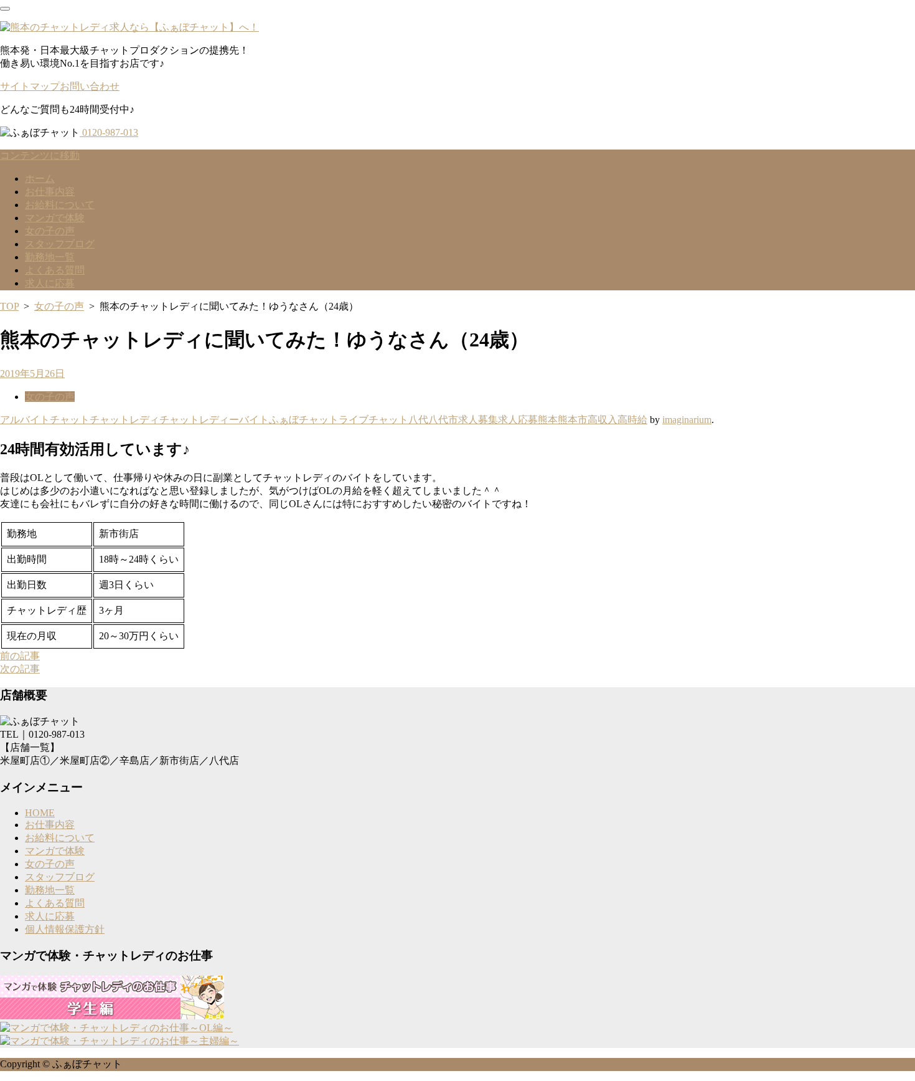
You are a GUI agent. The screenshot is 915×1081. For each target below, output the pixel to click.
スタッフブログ (60, 244)
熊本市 (573, 419)
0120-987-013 (109, 132)
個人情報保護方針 (65, 929)
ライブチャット (373, 419)
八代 (418, 419)
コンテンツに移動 (40, 155)
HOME (40, 812)
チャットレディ (124, 419)
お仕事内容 (50, 191)
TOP (9, 306)
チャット (70, 419)
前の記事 (20, 655)
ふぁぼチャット (304, 419)
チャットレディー (199, 419)
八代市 (443, 419)
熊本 (548, 419)
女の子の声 (50, 231)
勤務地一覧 (50, 257)
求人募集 (478, 419)
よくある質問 (55, 270)
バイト (254, 419)
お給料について (60, 204)
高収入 (602, 419)
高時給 (632, 419)
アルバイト (25, 419)
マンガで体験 (55, 217)
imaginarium (686, 419)
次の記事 (20, 669)
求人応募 (518, 419)
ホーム (40, 178)
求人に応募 (50, 283)
